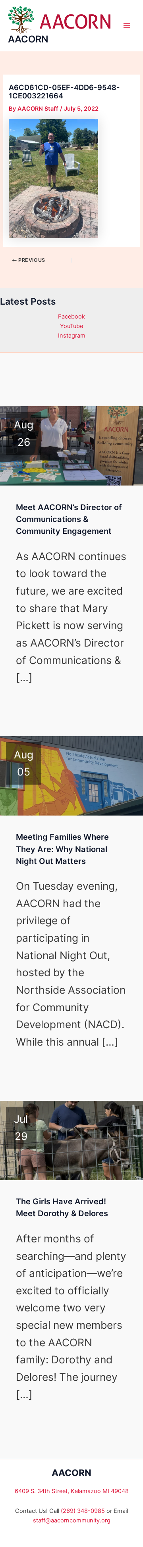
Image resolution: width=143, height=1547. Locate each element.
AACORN (28, 39)
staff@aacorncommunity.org (71, 1520)
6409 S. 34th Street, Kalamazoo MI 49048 (72, 1491)
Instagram (71, 335)
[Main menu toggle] (126, 25)
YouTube (71, 326)
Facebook (71, 316)
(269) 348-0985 (83, 1510)
